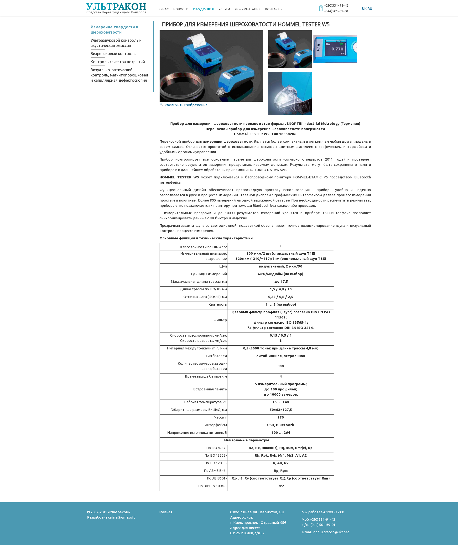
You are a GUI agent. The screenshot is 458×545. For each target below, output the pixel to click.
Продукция (203, 9)
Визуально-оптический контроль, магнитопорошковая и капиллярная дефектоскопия (119, 75)
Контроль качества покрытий (118, 62)
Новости (180, 9)
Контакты (273, 9)
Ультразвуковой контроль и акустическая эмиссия (116, 43)
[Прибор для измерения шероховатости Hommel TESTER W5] (290, 49)
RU (369, 8)
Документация (247, 9)
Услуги (224, 9)
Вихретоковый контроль (113, 53)
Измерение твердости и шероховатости (114, 29)
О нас (164, 9)
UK (364, 8)
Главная (165, 512)
